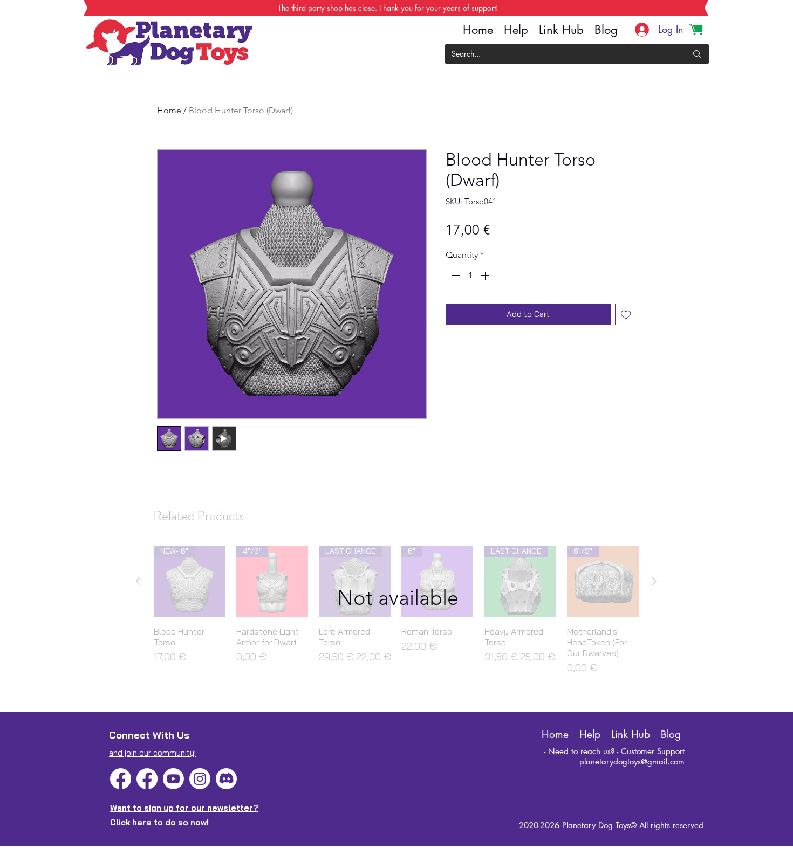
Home (169, 110)
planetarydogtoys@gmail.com (632, 761)
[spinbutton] (470, 275)
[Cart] (695, 30)
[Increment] (486, 275)
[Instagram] (199, 778)
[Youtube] (173, 778)
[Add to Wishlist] (626, 315)
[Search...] (697, 54)
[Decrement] (454, 275)
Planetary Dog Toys (596, 825)
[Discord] (226, 778)
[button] (397, 598)
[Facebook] (120, 778)
